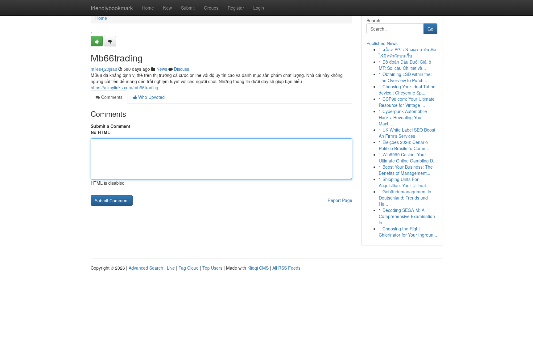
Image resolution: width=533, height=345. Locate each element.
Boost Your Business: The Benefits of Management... (406, 170)
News (161, 69)
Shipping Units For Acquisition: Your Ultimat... (404, 182)
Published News (382, 43)
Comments (111, 97)
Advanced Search (146, 268)
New (167, 8)
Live (171, 268)
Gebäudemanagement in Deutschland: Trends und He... (405, 197)
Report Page (340, 200)
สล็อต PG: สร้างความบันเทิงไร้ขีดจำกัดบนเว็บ (407, 52)
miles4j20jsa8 (104, 69)
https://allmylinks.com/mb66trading (124, 87)
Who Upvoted (151, 97)
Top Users (212, 268)
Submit (188, 8)
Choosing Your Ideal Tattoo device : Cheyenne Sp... (407, 89)
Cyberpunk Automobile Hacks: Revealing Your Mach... (403, 117)
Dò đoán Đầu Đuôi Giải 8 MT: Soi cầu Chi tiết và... (405, 65)
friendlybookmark (112, 8)
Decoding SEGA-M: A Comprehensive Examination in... (407, 216)
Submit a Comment (110, 126)
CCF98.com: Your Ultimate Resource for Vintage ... (407, 102)
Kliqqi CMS (258, 268)
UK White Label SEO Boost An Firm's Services (407, 133)
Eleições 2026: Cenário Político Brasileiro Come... (404, 145)
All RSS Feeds (286, 268)
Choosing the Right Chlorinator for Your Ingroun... (408, 231)
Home (148, 8)
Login (258, 8)
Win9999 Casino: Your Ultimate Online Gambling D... (408, 157)
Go (430, 29)
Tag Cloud (189, 268)
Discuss (181, 69)
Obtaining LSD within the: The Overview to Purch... (405, 77)
